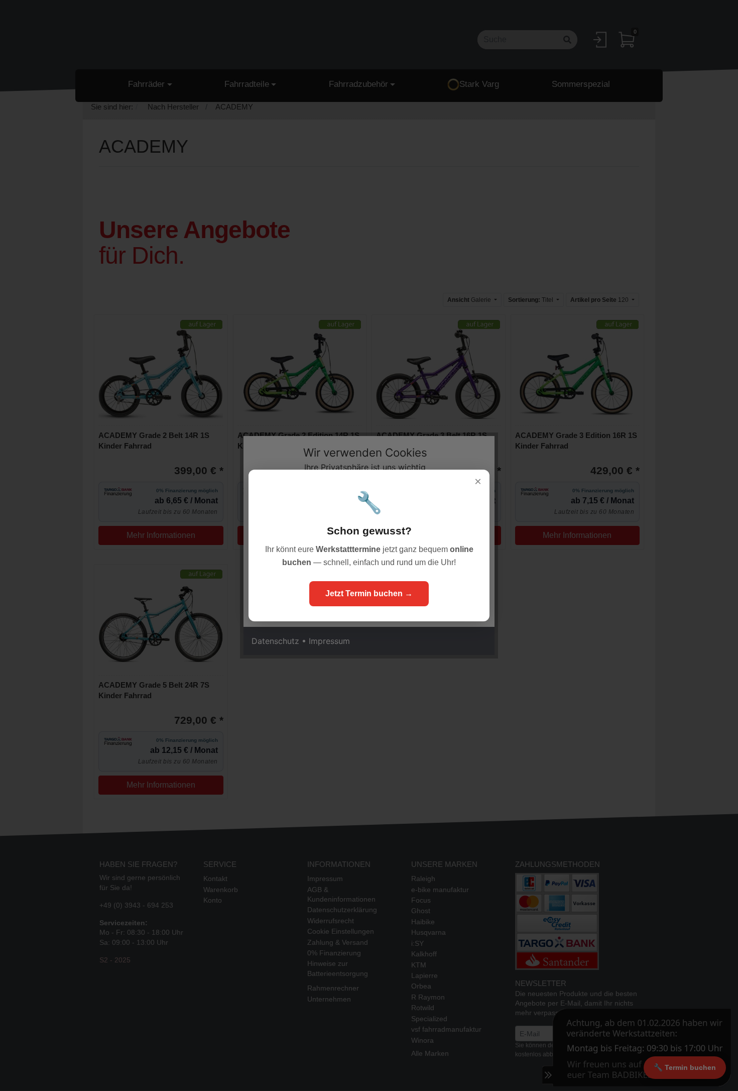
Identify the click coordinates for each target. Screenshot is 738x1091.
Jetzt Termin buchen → (369, 593)
